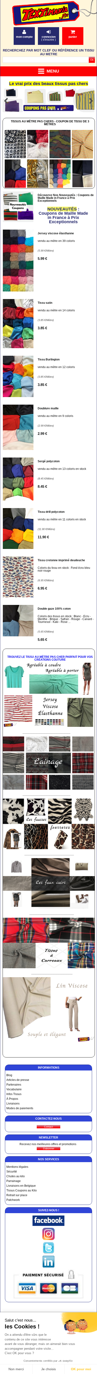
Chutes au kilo (15, 1176)
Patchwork (13, 1200)
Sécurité (11, 1171)
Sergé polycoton (49, 461)
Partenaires (13, 1084)
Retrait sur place (16, 1195)
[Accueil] (49, 19)
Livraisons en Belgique (21, 1185)
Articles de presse (17, 1080)
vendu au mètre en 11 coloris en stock (62, 519)
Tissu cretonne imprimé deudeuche (61, 560)
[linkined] (48, 1266)
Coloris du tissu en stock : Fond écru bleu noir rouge (64, 569)
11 (43, 537)
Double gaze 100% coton (54, 608)
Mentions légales (17, 1167)
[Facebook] (48, 1225)
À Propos (12, 1098)
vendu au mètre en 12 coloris (56, 367)
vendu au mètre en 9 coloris (55, 416)
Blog (9, 1075)
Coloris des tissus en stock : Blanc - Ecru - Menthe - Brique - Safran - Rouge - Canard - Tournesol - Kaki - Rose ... (66, 619)
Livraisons (13, 1103)
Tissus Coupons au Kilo (21, 1190)
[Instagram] (48, 1239)
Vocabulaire (14, 1089)
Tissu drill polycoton (51, 511)
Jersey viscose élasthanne (56, 233)
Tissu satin (45, 302)
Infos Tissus (13, 1094)
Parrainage (13, 1181)
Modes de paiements (19, 1108)
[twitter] (48, 1252)
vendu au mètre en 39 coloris (56, 241)
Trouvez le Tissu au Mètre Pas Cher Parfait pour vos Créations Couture (50, 658)
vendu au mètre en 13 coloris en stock (62, 468)
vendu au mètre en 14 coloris (56, 310)
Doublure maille (48, 408)
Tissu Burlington (49, 359)
